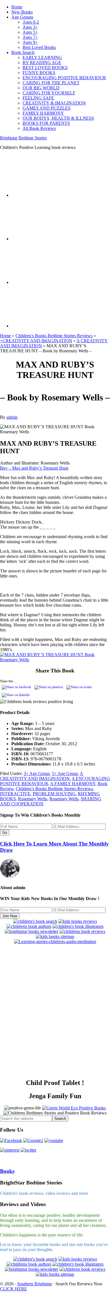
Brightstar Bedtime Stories (23, 137)
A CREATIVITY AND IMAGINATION (41, 776)
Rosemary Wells (32, 798)
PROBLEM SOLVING (54, 793)
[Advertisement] (55, 1013)
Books (7, 1171)
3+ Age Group (37, 773)
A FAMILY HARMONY (72, 783)
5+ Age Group (65, 773)
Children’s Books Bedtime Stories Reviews (54, 335)
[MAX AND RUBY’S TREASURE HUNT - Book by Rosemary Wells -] (49, 585)
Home (5, 335)
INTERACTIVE (15, 793)
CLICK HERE (13, 1288)
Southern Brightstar (34, 1283)
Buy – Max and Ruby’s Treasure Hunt (34, 468)
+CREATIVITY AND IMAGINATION (36, 340)
